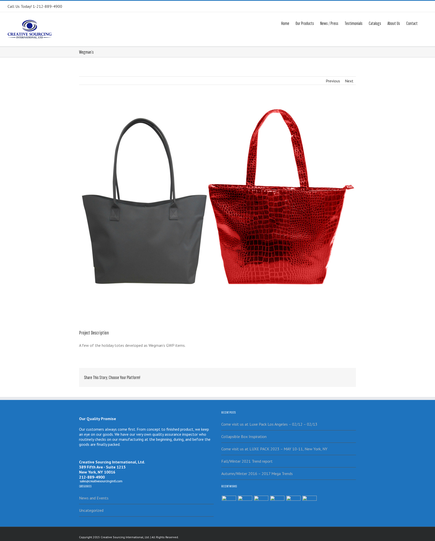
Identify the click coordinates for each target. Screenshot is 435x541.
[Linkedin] (325, 376)
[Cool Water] (293, 503)
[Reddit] (333, 376)
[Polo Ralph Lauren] (277, 503)
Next (349, 80)
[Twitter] (293, 376)
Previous (333, 80)
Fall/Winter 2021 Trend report (247, 461)
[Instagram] (344, 537)
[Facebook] (284, 376)
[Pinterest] (301, 376)
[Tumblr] (309, 376)
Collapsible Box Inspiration (244, 436)
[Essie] (228, 503)
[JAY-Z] (309, 503)
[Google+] (317, 376)
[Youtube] (336, 537)
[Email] (349, 376)
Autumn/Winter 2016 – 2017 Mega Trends (257, 473)
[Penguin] (261, 503)
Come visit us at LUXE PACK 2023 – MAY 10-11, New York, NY (274, 448)
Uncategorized (91, 510)
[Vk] (341, 376)
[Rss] (319, 537)
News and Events (93, 497)
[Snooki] (244, 503)
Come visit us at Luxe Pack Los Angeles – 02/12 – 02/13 (269, 424)
